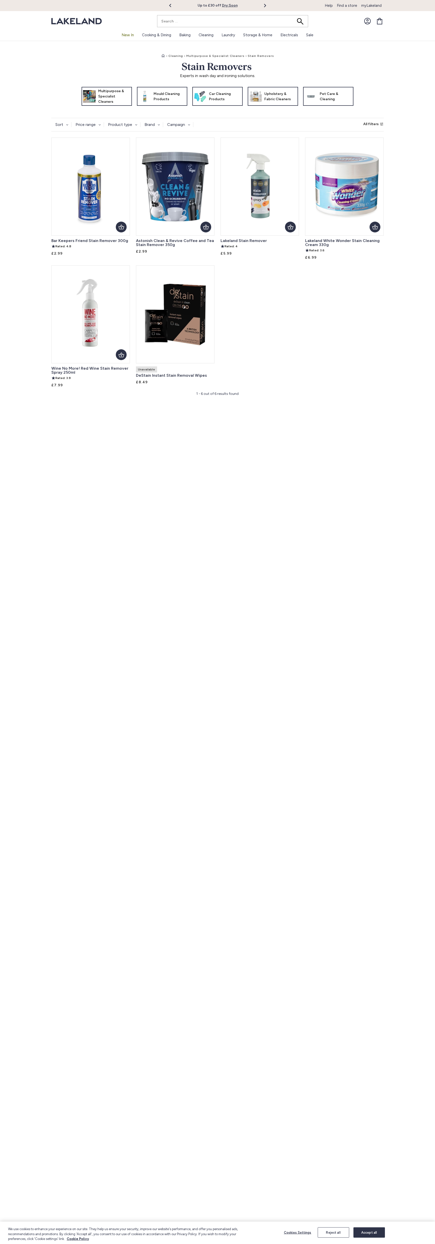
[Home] (163, 56)
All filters (371, 124)
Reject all (333, 1232)
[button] (173, 5)
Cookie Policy (78, 1239)
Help (329, 5)
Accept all (369, 1232)
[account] (368, 21)
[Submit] (302, 21)
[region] (217, 1233)
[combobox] (232, 21)
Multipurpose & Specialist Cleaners (215, 56)
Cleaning (175, 56)
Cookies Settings (297, 1232)
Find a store (347, 5)
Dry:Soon (230, 5)
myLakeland (371, 5)
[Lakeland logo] (76, 21)
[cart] (380, 21)
